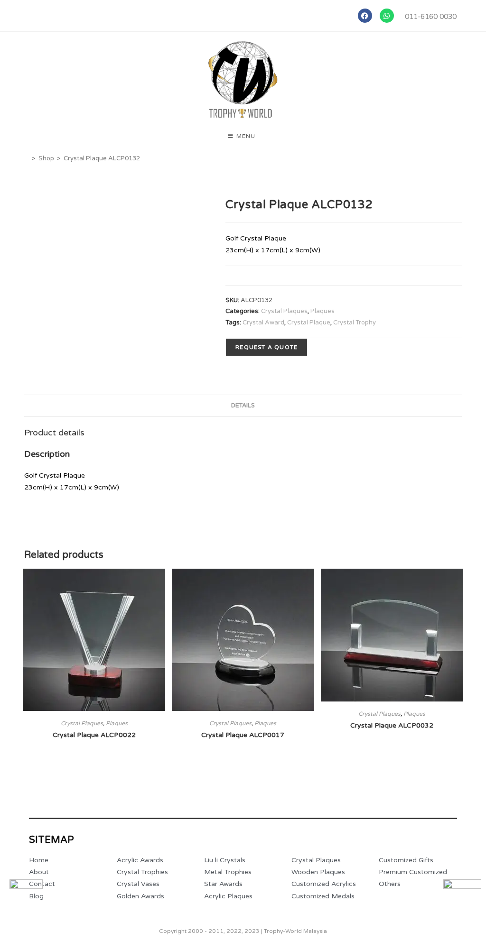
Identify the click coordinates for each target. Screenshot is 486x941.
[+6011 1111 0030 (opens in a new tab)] (462, 898)
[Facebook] (365, 16)
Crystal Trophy (354, 322)
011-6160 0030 (431, 16)
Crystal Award (263, 322)
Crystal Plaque (308, 322)
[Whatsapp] (387, 16)
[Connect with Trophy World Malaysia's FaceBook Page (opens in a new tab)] (26, 896)
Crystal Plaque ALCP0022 (94, 735)
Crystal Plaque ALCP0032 (391, 725)
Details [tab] (243, 405)
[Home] (26, 158)
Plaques (322, 311)
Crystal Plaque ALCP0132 (102, 158)
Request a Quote (266, 347)
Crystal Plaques (284, 311)
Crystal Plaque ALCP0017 (242, 735)
